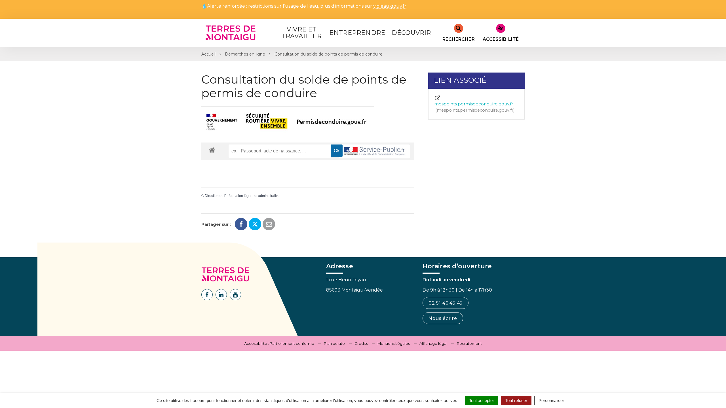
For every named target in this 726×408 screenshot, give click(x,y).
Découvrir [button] (411, 33)
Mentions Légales (393, 343)
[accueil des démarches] (212, 149)
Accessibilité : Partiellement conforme (279, 343)
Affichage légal (433, 343)
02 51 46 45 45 (446, 303)
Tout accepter (481, 400)
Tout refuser (516, 400)
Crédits (361, 343)
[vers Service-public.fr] (374, 151)
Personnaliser (551, 400)
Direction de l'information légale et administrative (242, 196)
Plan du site (334, 343)
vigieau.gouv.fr (389, 6)
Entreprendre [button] (357, 33)
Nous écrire (443, 318)
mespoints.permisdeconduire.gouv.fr (473, 106)
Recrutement (469, 343)
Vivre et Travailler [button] (302, 33)
